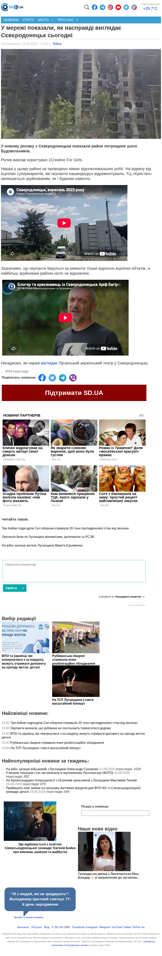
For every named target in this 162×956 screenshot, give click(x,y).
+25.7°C (150, 8)
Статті (28, 20)
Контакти (23, 927)
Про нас (65, 20)
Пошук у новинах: (95, 806)
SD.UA (59, 927)
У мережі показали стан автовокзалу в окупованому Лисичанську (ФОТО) (59, 772)
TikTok (136, 927)
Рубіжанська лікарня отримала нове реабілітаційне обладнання (57, 742)
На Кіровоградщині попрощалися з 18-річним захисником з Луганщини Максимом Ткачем (71, 780)
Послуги (36, 927)
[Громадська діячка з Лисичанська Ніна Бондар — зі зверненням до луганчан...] (104, 870)
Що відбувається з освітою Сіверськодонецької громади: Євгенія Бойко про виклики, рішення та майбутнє (40, 848)
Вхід (46, 927)
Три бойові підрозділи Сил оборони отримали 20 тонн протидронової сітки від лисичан (65, 528)
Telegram (104, 927)
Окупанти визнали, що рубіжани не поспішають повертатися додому (60, 728)
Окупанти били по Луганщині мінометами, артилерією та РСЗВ (48, 536)
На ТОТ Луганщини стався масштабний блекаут (45, 748)
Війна (57, 43)
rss (143, 927)
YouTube (116, 927)
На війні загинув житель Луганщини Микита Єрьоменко (42, 545)
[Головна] (12, 6)
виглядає (49, 363)
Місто (42, 20)
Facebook (78, 927)
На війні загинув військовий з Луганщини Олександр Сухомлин (52, 769)
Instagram (91, 927)
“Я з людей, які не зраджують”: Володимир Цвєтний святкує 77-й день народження (40, 899)
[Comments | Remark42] (74, 584)
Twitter (127, 927)
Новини (11, 20)
